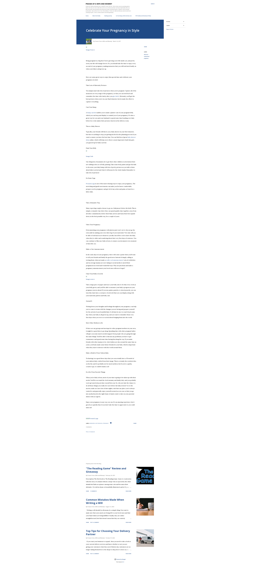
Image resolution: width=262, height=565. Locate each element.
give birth (116, 96)
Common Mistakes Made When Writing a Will (105, 501)
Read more (128, 491)
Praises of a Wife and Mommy (99, 4)
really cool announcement (114, 260)
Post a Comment (90, 431)
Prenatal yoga (90, 183)
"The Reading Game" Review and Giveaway (106, 470)
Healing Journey (108, 15)
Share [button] (145, 46)
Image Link (89, 156)
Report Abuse (169, 29)
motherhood (146, 56)
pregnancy (146, 58)
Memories (146, 54)
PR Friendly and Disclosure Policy (143, 15)
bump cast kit (91, 112)
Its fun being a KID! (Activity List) (124, 15)
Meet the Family (96, 15)
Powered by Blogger (121, 559)
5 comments (93, 491)
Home (87, 15)
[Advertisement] (109, 445)
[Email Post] (111, 423)
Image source (90, 279)
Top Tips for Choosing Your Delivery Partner (108, 532)
